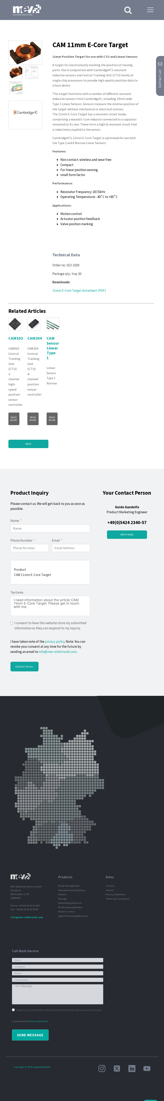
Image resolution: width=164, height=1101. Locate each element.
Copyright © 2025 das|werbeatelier (32, 1066)
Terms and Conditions (117, 898)
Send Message (30, 1035)
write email (127, 534)
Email (56, 540)
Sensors (62, 894)
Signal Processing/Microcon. (73, 915)
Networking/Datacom (70, 902)
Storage (62, 898)
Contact (110, 885)
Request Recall (24, 666)
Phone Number (21, 540)
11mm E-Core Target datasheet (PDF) (79, 290)
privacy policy (55, 641)
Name (14, 520)
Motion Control (66, 911)
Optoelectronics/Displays (71, 890)
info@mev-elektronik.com (58, 651)
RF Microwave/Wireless (70, 907)
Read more (13, 419)
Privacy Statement (115, 894)
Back (28, 443)
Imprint (110, 890)
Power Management (69, 885)
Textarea (16, 592)
